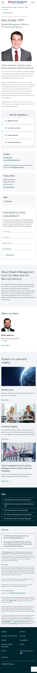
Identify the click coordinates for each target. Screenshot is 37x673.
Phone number (7, 243)
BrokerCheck (14, 623)
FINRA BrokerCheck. (17, 167)
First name (6, 231)
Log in (33, 2)
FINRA (11, 600)
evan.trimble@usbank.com (11, 160)
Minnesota (20, 7)
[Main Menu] (3, 2)
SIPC (15, 600)
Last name (6, 237)
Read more (4, 400)
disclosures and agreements (18, 593)
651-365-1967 (7, 157)
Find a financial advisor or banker (9, 7)
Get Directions (8, 184)
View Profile (5, 345)
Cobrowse (4, 657)
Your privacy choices (26, 651)
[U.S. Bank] (17, 2)
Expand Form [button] (10, 255)
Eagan (26, 7)
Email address (7, 249)
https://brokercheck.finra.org (21, 621)
